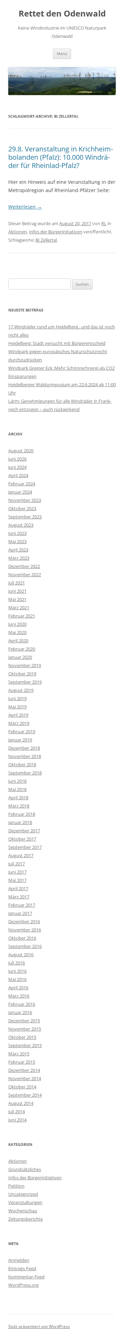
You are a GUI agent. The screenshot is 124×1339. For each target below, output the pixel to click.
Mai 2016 (17, 979)
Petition (16, 1186)
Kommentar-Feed (26, 1277)
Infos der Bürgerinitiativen (55, 232)
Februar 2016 (21, 1004)
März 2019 (18, 723)
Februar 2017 (21, 905)
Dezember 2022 (24, 566)
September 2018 (25, 773)
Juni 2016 (17, 971)
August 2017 (20, 855)
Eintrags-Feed (22, 1268)
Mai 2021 (17, 599)
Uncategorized (23, 1194)
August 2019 (20, 690)
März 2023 (18, 558)
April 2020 (18, 640)
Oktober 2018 (22, 764)
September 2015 (25, 1045)
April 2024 (18, 475)
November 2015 (24, 1029)
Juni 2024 (17, 467)
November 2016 (24, 930)
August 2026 (20, 450)
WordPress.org (23, 1285)
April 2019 (18, 715)
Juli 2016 (16, 963)
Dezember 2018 (24, 748)
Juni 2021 (17, 591)
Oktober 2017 (22, 839)
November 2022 (24, 574)
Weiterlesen (25, 206)
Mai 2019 (17, 707)
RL (103, 223)
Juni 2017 (17, 872)
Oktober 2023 (22, 508)
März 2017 (18, 897)
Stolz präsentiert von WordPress (39, 1326)
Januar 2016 (20, 1012)
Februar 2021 (21, 616)
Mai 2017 (17, 880)
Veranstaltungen (25, 1202)
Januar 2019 (20, 740)
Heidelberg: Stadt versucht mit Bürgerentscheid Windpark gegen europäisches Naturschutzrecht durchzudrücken (57, 351)
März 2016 (18, 996)
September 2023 (25, 517)
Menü (62, 53)
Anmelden (18, 1260)
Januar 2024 (20, 492)
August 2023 (20, 525)
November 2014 (24, 1078)
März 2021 (18, 607)
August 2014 (20, 1103)
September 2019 (25, 682)
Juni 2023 (17, 533)
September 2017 (25, 847)
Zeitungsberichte (25, 1219)
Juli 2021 (16, 583)
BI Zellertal (46, 240)
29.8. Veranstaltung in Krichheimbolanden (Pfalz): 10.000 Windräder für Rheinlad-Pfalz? (60, 157)
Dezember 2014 (24, 1070)
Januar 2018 (20, 822)
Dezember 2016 (24, 921)
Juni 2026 (17, 459)
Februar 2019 (21, 731)
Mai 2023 (17, 541)
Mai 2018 (17, 789)
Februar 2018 (21, 814)
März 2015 (18, 1054)
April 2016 (18, 987)
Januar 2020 (20, 657)
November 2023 (24, 500)
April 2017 (18, 888)
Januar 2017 (20, 913)
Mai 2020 (17, 632)
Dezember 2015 (24, 1021)
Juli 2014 (16, 1111)
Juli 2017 (16, 864)
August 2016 (20, 954)
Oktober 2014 (22, 1087)
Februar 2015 (21, 1062)
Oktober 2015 (22, 1037)
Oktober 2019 (22, 674)
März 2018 (18, 806)
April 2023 (18, 550)
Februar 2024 (21, 484)
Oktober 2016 (22, 938)
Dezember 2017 (24, 830)
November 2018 (24, 756)
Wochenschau (22, 1211)
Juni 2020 (17, 624)
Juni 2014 (17, 1120)
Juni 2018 (17, 781)
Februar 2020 (21, 649)
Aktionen (17, 232)
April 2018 (18, 797)
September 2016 (25, 946)
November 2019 (24, 665)
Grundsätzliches (24, 1169)
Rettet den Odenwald (62, 13)
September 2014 (25, 1095)
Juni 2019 (17, 698)
